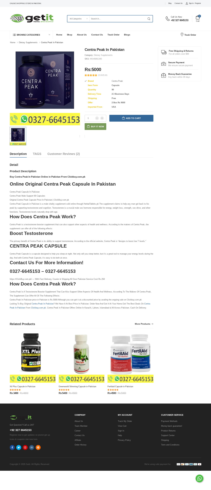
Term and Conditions (170, 445)
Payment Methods (169, 421)
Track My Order (125, 421)
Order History (81, 445)
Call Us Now (176, 17)
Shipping (165, 440)
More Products (142, 324)
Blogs (127, 34)
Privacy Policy (124, 440)
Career (77, 431)
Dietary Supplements (103, 55)
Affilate (78, 440)
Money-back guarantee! (171, 426)
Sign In (191, 3)
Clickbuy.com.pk (38, 308)
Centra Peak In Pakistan (43, 304)
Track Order (114, 34)
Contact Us (179, 3)
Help (120, 435)
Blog (169, 3)
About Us (82, 34)
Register (198, 3)
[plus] (102, 118)
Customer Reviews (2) (63, 154)
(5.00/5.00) (102, 75)
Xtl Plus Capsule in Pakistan (22, 386)
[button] (31, 35)
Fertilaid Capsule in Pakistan (120, 386)
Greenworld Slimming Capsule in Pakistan (77, 386)
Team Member (81, 426)
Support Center (168, 435)
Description (18, 154)
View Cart (122, 426)
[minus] (97, 118)
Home (59, 34)
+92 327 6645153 (179, 20)
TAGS (37, 154)
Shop (69, 34)
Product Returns (168, 431)
